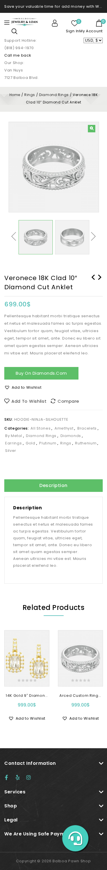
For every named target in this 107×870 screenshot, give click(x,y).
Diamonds (70, 435)
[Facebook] (9, 777)
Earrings (13, 443)
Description (53, 485)
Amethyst (64, 428)
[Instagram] (30, 777)
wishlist (74, 23)
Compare (68, 401)
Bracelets (87, 428)
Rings (29, 94)
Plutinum (47, 443)
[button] (22, 387)
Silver (10, 450)
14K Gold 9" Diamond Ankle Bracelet (93, 285)
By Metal (13, 435)
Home (14, 94)
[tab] (53, 485)
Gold (30, 443)
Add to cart (27, 677)
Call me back (17, 55)
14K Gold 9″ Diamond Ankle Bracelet (99, 285)
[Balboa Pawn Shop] (24, 22)
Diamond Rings (54, 94)
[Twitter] (20, 777)
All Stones (41, 428)
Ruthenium (85, 443)
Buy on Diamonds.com (41, 373)
